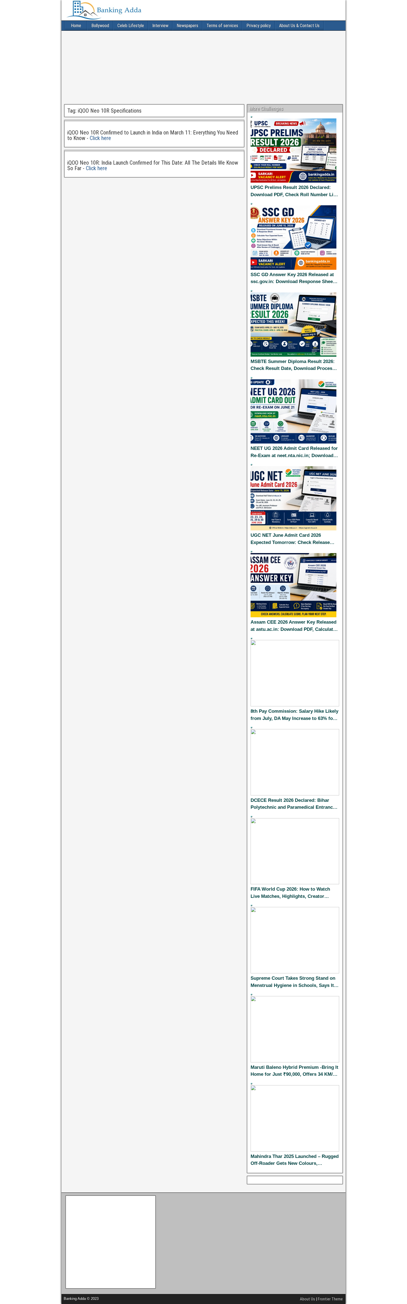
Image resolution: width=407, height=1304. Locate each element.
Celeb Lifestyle (130, 25)
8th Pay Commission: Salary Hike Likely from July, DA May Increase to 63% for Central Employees (294, 715)
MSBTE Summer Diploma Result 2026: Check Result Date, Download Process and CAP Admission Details (293, 365)
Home (76, 25)
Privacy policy (258, 25)
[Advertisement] (203, 66)
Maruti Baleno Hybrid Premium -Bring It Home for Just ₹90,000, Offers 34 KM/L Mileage (294, 1071)
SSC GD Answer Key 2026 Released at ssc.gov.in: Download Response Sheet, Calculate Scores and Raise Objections (293, 278)
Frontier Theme (330, 1299)
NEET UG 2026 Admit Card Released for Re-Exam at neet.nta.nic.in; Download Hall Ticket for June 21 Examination (294, 452)
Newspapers (187, 25)
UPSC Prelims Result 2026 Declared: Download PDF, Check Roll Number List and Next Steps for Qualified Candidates (295, 191)
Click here (100, 138)
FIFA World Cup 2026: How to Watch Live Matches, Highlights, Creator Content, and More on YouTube (290, 893)
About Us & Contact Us (299, 25)
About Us (307, 1299)
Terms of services (222, 25)
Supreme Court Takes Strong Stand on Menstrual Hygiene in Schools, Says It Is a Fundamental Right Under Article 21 (294, 982)
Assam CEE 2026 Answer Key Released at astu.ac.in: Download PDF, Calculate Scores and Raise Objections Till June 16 (293, 626)
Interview (160, 25)
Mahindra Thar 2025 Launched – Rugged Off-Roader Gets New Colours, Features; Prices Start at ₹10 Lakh (295, 1160)
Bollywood (100, 25)
